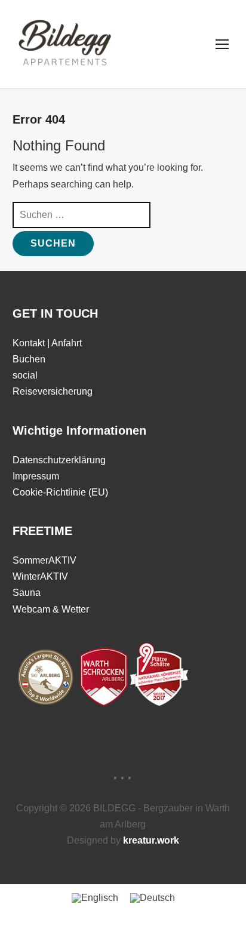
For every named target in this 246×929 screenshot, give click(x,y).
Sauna (27, 592)
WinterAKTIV (40, 576)
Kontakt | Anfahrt (47, 343)
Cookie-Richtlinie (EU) (60, 492)
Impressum (36, 476)
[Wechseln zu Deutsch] (152, 898)
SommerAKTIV (44, 560)
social (25, 375)
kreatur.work (151, 840)
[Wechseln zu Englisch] (95, 898)
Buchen (29, 359)
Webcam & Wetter (51, 609)
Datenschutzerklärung (59, 460)
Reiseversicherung (53, 391)
